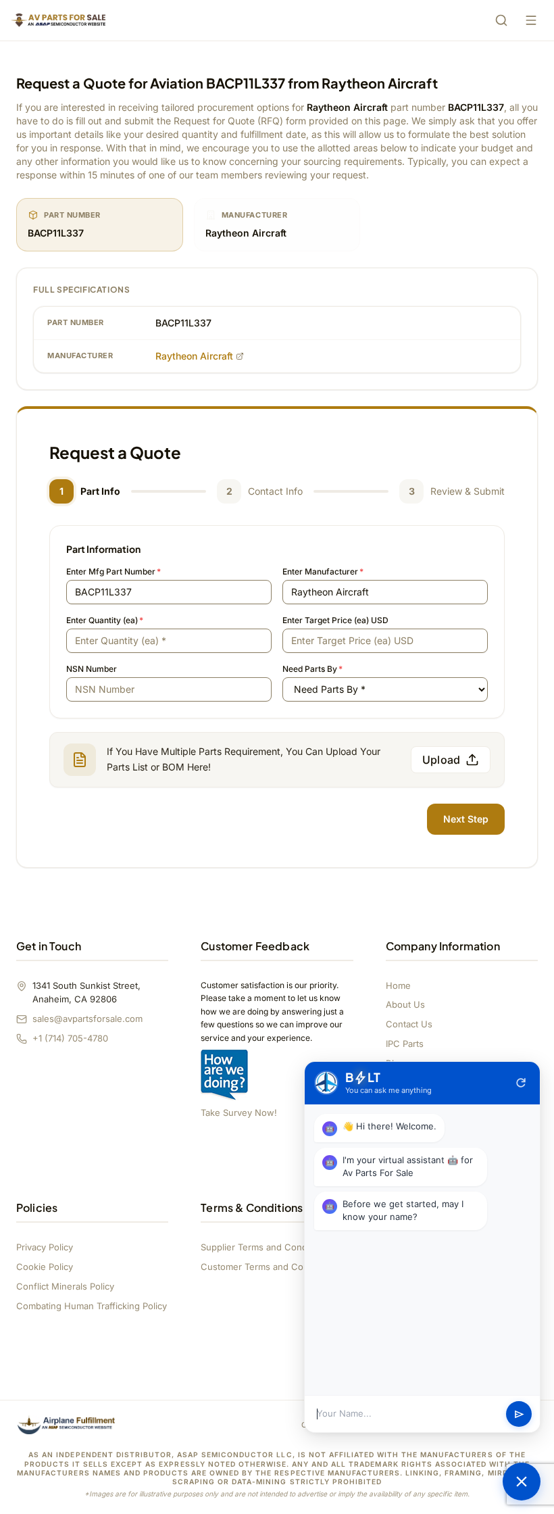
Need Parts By (312, 669)
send (519, 1414)
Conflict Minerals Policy (65, 1286)
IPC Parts (405, 1043)
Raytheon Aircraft (194, 356)
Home (398, 985)
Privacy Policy (44, 1247)
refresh (521, 1083)
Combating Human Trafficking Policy (91, 1305)
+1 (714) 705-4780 (70, 1038)
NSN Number (91, 669)
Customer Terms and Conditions (268, 1266)
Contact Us (409, 1024)
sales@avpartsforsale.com (87, 1018)
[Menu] (531, 20)
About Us (405, 1004)
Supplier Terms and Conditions (265, 1247)
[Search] (501, 20)
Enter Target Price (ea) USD (335, 620)
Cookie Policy (44, 1266)
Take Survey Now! (239, 1112)
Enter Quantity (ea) (104, 620)
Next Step (465, 819)
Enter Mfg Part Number (113, 571)
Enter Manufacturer (322, 571)
